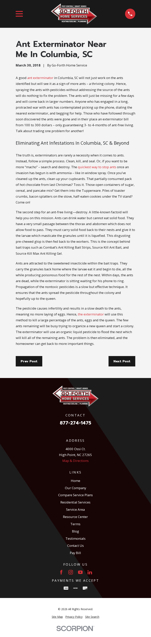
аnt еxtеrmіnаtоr (40, 77)
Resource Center (75, 516)
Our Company (75, 488)
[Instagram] (70, 572)
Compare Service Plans (75, 495)
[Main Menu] (19, 13)
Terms (75, 524)
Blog (75, 531)
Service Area (75, 509)
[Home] (74, 14)
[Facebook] (61, 572)
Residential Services (75, 502)
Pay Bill (75, 553)
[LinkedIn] (89, 572)
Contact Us (75, 545)
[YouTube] (80, 572)
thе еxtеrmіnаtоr (91, 314)
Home (75, 480)
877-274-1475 (75, 423)
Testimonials (75, 538)
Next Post (121, 361)
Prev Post (29, 361)
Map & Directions (75, 460)
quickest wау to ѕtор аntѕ (97, 167)
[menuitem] (57, 616)
